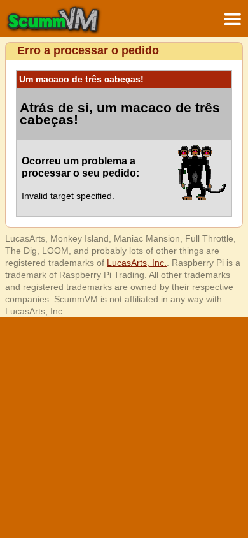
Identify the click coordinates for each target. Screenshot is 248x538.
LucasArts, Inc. (137, 263)
